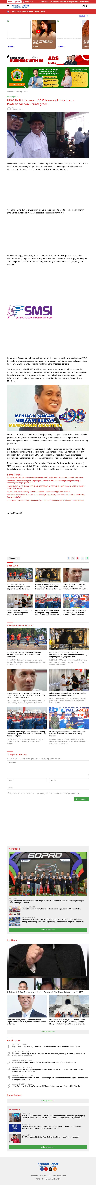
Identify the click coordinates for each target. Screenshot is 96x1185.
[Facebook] (42, 1169)
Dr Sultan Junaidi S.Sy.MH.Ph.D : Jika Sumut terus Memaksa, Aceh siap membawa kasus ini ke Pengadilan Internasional (48, 1055)
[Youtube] (46, 1169)
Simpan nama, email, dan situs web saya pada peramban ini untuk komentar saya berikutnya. (44, 793)
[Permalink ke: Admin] (9, 109)
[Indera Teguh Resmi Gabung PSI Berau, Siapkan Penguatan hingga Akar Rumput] (20, 601)
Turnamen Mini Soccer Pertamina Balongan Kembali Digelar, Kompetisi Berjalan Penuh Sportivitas (45, 477)
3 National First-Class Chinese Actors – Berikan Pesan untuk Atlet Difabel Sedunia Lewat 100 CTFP (45, 992)
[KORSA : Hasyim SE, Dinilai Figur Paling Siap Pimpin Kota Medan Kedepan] (15, 1138)
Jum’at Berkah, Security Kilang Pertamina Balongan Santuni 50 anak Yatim (51, 909)
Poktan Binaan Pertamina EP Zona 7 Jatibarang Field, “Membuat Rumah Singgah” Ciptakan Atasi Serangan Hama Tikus (50, 1079)
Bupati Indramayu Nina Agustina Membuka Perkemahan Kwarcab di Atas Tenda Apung (46, 1046)
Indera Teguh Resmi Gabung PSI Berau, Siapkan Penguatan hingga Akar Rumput (38, 492)
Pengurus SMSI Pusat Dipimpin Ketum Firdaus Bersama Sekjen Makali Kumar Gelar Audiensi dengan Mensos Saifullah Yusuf (48, 1070)
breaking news (12, 97)
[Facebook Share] (68, 558)
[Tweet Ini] (73, 558)
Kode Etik (34, 1176)
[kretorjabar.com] (20, 6)
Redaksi (43, 1176)
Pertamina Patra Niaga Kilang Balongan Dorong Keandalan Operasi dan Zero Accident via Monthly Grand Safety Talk (46, 496)
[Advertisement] (48, 189)
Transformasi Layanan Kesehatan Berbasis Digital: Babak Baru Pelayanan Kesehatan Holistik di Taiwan (26, 1022)
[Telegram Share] (82, 558)
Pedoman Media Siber (57, 1176)
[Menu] (8, 6)
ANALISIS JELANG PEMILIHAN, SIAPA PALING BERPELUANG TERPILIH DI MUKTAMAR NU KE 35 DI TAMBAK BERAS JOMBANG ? (46, 487)
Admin (14, 108)
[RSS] (55, 1169)
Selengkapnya (47, 930)
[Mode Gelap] (83, 6)
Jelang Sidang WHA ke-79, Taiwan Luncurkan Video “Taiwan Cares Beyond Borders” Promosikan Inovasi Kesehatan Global (51, 1127)
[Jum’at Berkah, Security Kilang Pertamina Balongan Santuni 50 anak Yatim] (15, 910)
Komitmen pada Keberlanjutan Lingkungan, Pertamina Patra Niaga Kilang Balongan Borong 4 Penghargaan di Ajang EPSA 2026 (44, 482)
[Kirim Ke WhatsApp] (87, 558)
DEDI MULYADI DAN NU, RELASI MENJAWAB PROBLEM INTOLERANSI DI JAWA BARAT (44, 1062)
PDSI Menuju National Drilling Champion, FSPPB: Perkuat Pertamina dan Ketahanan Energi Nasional (45, 500)
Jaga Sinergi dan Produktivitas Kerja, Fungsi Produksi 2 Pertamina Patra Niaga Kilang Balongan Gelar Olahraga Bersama (46, 902)
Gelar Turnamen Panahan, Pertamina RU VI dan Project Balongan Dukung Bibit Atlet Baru (47, 1086)
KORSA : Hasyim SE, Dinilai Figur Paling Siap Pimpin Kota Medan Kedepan (50, 1137)
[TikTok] (50, 1169)
